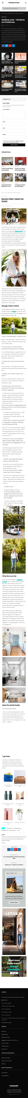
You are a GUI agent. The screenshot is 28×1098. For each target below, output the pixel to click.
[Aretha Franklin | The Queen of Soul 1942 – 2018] (7, 56)
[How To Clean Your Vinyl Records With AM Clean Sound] (7, 69)
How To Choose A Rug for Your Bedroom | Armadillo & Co (20, 90)
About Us (4, 1031)
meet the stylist (12, 830)
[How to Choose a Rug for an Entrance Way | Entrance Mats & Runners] (20, 69)
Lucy (2, 25)
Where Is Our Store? (7, 1061)
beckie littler (10, 828)
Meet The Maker (5, 196)
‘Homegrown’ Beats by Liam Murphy (20, 185)
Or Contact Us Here (6, 1022)
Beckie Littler (19, 231)
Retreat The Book (6, 1058)
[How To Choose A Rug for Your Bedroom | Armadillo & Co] (20, 84)
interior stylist (5, 830)
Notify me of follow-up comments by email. (14, 141)
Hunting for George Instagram (14, 1090)
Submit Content (6, 1037)
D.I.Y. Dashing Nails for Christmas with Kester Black (14, 857)
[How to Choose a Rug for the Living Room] (7, 84)
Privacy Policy (5, 1046)
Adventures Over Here (6, 840)
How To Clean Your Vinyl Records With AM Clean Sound (7, 76)
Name (4, 121)
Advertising (4, 1034)
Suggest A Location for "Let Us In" (10, 1040)
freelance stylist (17, 828)
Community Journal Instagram (14, 1092)
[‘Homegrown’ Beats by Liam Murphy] (20, 177)
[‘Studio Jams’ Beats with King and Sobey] (20, 161)
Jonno (3, 205)
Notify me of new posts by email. (11, 142)
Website (4, 134)
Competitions (5, 1075)
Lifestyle (4, 166)
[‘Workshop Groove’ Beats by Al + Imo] (7, 177)
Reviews (4, 1063)
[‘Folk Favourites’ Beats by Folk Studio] (7, 161)
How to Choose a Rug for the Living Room (7, 90)
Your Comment (6, 109)
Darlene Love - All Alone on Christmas (14, 865)
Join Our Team (5, 1043)
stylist (18, 830)
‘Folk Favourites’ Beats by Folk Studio (7, 169)
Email (4, 128)
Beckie (14, 311)
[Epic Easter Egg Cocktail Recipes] (20, 56)
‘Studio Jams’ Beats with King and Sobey (20, 169)
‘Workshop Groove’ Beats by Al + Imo (7, 185)
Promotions (5, 1072)
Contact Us (4, 1049)
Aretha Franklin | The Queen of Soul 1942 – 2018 (7, 62)
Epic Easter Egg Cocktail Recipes (20, 62)
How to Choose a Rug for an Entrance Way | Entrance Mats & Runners (20, 76)
